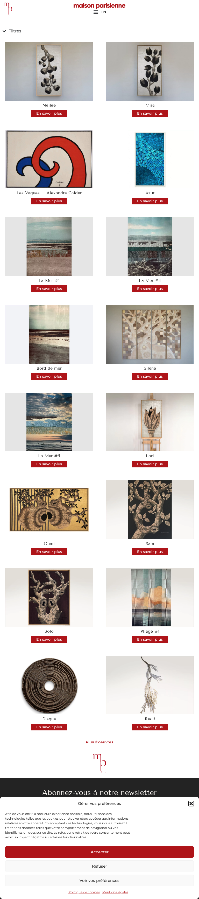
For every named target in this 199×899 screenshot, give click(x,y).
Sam (150, 543)
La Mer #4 (150, 280)
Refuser (99, 866)
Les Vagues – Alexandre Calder (49, 192)
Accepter (100, 851)
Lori (150, 455)
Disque (49, 718)
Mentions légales (115, 892)
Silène (150, 368)
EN (104, 12)
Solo (49, 631)
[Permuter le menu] (95, 12)
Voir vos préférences (99, 880)
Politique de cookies (84, 892)
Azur (149, 192)
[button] (191, 803)
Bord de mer (49, 368)
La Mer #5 (49, 455)
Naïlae (49, 105)
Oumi (49, 543)
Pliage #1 (149, 631)
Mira (150, 105)
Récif (150, 718)
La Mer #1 (49, 280)
